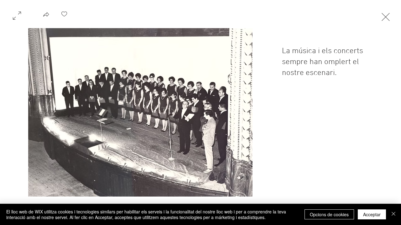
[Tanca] (393, 214)
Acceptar (372, 214)
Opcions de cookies (329, 214)
